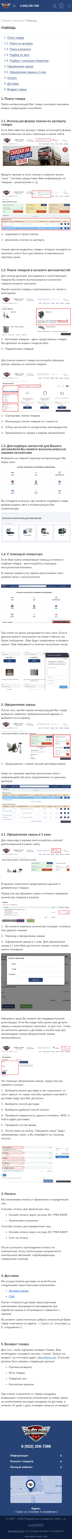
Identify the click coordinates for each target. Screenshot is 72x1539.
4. (11, 83)
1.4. (26, 60)
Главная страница (12, 20)
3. (10, 77)
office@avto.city (46, 1357)
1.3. (16, 54)
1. (14, 37)
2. (18, 66)
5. (15, 89)
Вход (69, 6)
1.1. (18, 43)
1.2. (17, 49)
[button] (54, 6)
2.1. (25, 72)
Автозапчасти (16, 1530)
